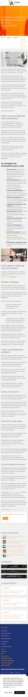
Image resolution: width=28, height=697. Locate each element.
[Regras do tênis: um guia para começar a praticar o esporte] (4, 551)
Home (3, 37)
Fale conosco (5, 656)
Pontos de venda (6, 633)
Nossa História (5, 635)
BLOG (2, 654)
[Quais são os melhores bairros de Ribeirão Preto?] (4, 537)
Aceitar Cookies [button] (19, 692)
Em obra (3, 644)
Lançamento (4, 641)
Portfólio (4, 651)
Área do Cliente (5, 665)
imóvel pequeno (6, 445)
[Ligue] (2, 3)
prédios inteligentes (15, 492)
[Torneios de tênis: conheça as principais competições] (4, 541)
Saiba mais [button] (13, 687)
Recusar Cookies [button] (8, 692)
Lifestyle (15, 37)
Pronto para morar (6, 646)
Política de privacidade (7, 660)
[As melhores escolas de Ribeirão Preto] (4, 555)
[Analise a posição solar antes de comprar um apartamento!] (4, 546)
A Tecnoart (4, 627)
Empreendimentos (6, 638)
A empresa (4, 630)
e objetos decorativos (20, 412)
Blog (9, 37)
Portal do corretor (7, 662)
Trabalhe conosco (6, 658)
